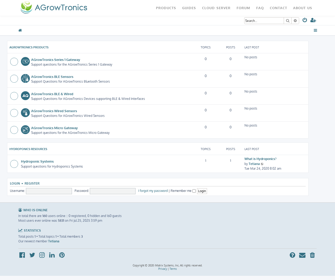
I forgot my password (153, 191)
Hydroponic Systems (37, 161)
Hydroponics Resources (28, 149)
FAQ (260, 7)
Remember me (181, 191)
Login (15, 183)
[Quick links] (315, 30)
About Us (302, 7)
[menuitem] (305, 21)
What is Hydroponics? (260, 159)
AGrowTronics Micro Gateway (54, 127)
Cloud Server (216, 7)
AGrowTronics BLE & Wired (52, 94)
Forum (243, 7)
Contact (278, 7)
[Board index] (53, 8)
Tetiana (254, 164)
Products (166, 7)
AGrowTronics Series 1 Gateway (55, 59)
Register (32, 183)
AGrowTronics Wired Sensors (54, 110)
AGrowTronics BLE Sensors (52, 76)
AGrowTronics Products (28, 47)
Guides (189, 7)
